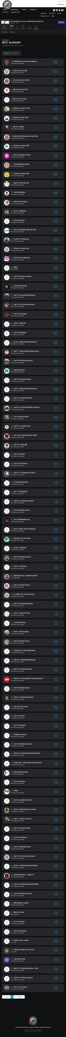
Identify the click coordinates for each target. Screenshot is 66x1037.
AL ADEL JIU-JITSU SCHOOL (24, 594)
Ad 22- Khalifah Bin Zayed (23, 744)
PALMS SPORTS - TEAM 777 (24, 875)
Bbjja (15, 267)
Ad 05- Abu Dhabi (20, 931)
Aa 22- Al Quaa (19, 921)
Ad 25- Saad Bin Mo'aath (22, 800)
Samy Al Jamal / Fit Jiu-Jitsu (24, 949)
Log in (59, 13)
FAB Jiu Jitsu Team (19, 99)
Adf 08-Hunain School (22, 641)
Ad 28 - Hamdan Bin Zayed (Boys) (26, 865)
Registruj (61, 22)
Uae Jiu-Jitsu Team (21, 706)
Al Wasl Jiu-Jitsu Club (21, 173)
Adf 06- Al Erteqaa (20, 201)
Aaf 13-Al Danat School (22, 828)
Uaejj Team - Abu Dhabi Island (24, 650)
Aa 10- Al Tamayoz (21, 463)
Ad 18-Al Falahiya (20, 332)
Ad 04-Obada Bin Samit (22, 847)
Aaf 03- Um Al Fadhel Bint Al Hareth (26, 407)
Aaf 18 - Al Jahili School (22, 426)
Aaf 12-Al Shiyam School (22, 155)
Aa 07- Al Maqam (19, 211)
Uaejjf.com (43, 13)
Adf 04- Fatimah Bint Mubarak (24, 660)
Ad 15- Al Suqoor (20, 725)
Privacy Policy (38, 1030)
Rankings (6, 53)
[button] (53, 16)
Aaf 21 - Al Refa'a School (22, 819)
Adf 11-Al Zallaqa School (22, 379)
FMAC (16, 790)
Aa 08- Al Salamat (20, 837)
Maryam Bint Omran (21, 772)
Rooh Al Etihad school (21, 510)
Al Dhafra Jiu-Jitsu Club (21, 108)
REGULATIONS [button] (15, 12)
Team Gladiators (19, 192)
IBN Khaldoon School (21, 903)
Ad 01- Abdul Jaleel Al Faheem (24, 529)
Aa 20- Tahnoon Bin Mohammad (25, 342)
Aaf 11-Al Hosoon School (22, 276)
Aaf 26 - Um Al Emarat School (24, 856)
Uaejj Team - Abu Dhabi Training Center (28, 762)
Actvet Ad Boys (19, 622)
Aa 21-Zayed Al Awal (21, 417)
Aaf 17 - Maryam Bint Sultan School (26, 351)
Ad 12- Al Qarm (19, 716)
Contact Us (52, 13)
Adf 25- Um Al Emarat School (24, 304)
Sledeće (20, 997)
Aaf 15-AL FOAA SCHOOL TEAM (25, 435)
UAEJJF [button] (5, 9)
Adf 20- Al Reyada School (23, 669)
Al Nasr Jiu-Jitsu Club (21, 248)
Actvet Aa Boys (19, 781)
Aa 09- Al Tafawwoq (21, 239)
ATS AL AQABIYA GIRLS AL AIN (25, 230)
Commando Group (20, 286)
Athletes (6, 12)
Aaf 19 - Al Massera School (23, 697)
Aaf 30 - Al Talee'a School (23, 978)
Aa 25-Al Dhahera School (23, 893)
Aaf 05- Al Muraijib (20, 445)
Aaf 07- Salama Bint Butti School (25, 389)
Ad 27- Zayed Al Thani (22, 613)
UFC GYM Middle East (22, 519)
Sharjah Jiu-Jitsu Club (20, 117)
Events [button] (24, 9)
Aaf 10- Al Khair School (22, 585)
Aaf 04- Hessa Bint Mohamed (24, 295)
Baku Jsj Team (19, 912)
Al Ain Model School (21, 482)
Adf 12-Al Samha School (22, 557)
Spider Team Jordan (21, 940)
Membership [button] (15, 9)
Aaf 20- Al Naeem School (23, 398)
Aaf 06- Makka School (22, 688)
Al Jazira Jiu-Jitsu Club (21, 80)
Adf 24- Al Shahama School (24, 501)
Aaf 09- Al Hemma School (23, 360)
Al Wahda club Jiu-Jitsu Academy (25, 61)
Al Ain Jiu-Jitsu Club (20, 71)
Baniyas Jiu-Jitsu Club (21, 145)
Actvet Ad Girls (19, 220)
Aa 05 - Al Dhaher (20, 547)
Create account (45, 16)
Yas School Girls (19, 959)
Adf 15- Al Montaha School (23, 604)
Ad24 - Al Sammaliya (21, 632)
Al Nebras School (20, 734)
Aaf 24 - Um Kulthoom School (24, 473)
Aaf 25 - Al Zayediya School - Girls (26, 968)
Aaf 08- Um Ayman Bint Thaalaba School (28, 678)
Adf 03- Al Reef (18, 127)
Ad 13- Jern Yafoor (20, 987)
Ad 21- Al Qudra (19, 454)
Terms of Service (28, 1030)
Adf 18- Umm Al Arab (21, 183)
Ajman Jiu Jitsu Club (20, 89)
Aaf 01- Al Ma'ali (20, 323)
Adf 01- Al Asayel (20, 314)
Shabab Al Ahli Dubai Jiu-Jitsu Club (25, 136)
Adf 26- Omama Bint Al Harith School (27, 753)
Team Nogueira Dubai (21, 164)
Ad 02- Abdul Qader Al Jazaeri (25, 809)
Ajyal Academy (19, 370)
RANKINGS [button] (33, 9)
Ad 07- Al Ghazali (20, 566)
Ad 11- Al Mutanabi (20, 491)
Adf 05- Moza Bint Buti (22, 258)
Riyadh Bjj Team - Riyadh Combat (25, 575)
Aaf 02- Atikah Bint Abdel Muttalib (26, 884)
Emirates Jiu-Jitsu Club (21, 538)
